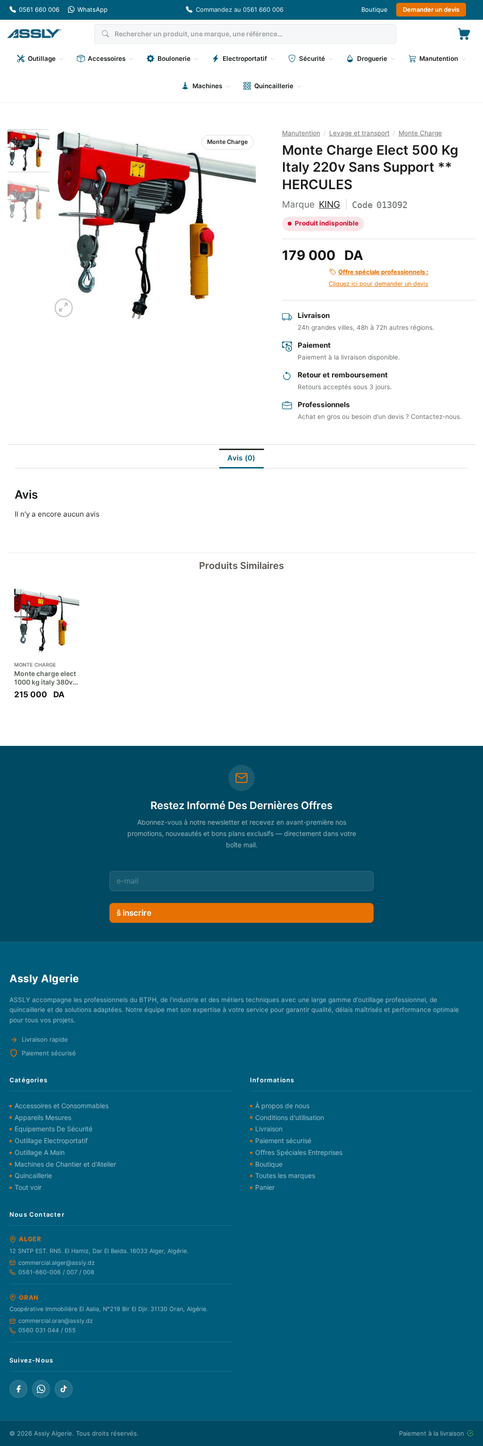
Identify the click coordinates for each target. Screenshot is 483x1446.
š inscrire (134, 913)
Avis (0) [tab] (241, 457)
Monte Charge (227, 141)
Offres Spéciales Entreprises (298, 1152)
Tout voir (28, 1187)
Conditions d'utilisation (289, 1117)
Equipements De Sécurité (53, 1129)
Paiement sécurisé (283, 1141)
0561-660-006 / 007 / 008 (56, 1272)
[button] (464, 34)
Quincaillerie (33, 1175)
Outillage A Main (40, 1152)
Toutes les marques (285, 1175)
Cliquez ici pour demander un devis (378, 277)
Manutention (301, 133)
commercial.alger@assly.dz (56, 1262)
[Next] (241, 224)
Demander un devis (431, 9)
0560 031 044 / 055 (47, 1330)
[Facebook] (18, 1389)
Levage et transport (359, 133)
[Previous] (67, 224)
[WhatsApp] (41, 1389)
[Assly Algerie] (34, 33)
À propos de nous (282, 1106)
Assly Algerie (53, 1433)
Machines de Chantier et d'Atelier (65, 1164)
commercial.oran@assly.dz (55, 1320)
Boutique (374, 9)
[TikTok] (64, 1389)
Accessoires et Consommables (61, 1106)
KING (329, 204)
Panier (265, 1187)
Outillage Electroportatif (51, 1141)
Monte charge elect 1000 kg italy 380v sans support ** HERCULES (45, 677)
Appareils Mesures (43, 1117)
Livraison (269, 1129)
